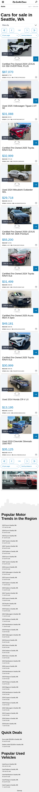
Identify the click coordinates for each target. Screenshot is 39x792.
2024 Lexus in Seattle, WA (9, 568)
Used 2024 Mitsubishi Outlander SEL (17, 191)
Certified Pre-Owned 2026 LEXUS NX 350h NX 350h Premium (18, 233)
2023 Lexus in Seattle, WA (9, 578)
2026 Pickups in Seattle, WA (10, 703)
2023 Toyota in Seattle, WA (10, 594)
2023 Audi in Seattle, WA (9, 604)
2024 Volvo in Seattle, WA (9, 656)
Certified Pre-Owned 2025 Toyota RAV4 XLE (18, 149)
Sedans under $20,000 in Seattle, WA (12, 745)
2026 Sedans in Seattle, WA (10, 651)
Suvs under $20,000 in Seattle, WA (12, 740)
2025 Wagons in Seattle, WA (10, 688)
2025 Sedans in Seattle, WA (10, 589)
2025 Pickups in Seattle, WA (10, 677)
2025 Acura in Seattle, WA (9, 641)
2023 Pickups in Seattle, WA (10, 683)
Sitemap (19, 790)
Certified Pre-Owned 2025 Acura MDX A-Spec (17, 317)
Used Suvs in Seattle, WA (9, 765)
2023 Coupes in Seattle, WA (10, 714)
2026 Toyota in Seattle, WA (10, 563)
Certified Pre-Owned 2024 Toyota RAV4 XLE (18, 275)
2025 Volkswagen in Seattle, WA (11, 573)
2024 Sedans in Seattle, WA (10, 552)
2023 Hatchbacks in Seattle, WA (11, 625)
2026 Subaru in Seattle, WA (10, 719)
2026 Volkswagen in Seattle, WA (11, 709)
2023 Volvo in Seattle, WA (9, 646)
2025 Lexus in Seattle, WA (9, 599)
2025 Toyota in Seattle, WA (10, 547)
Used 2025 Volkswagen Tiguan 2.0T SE (19, 107)
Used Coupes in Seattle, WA (10, 786)
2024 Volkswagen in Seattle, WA (11, 636)
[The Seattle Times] (19, 2)
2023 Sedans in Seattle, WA (10, 620)
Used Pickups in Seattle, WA (10, 780)
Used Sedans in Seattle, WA (10, 770)
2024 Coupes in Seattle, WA (10, 698)
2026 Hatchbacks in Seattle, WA (11, 693)
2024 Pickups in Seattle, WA (10, 630)
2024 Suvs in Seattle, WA (9, 531)
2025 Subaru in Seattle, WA (10, 583)
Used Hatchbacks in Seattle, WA (11, 775)
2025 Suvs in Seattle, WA (9, 526)
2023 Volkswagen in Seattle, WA (11, 615)
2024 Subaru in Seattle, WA (10, 609)
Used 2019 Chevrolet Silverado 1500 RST (17, 442)
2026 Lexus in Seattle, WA (9, 667)
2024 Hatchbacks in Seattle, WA (11, 672)
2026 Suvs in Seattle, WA (9, 557)
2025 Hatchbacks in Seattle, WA (11, 662)
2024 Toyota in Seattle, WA (10, 542)
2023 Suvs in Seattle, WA (9, 536)
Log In (29, 6)
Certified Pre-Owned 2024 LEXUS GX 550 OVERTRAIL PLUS (18, 65)
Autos (3, 6)
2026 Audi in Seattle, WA (9, 724)
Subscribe (35, 6)
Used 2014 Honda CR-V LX (15, 399)
